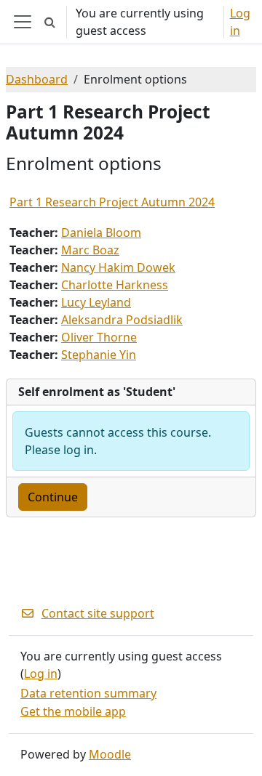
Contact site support (97, 613)
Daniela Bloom (101, 233)
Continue (53, 497)
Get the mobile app (73, 711)
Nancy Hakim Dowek (118, 267)
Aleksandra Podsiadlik (122, 320)
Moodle (110, 754)
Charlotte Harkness (114, 285)
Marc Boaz (90, 250)
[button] (49, 22)
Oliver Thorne (99, 337)
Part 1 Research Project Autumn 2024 (112, 202)
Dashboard (37, 79)
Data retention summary (88, 693)
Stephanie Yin (98, 355)
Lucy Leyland (96, 302)
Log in (240, 22)
